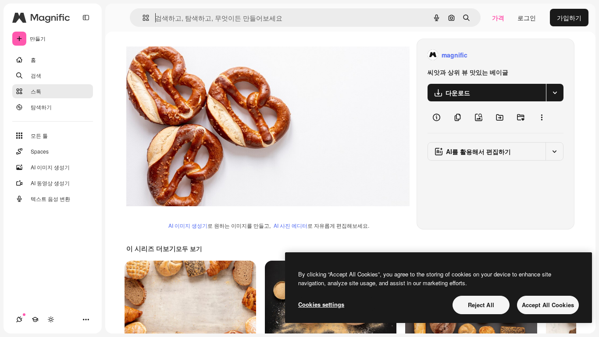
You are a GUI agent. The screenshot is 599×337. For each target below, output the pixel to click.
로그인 (526, 17)
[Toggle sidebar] (86, 18)
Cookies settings (321, 304)
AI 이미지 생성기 (187, 225)
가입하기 (569, 17)
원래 (176, 55)
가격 (498, 17)
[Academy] (35, 319)
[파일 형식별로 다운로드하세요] (554, 92)
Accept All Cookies (548, 305)
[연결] (19, 319)
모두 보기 (189, 248)
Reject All (481, 305)
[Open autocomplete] (142, 17)
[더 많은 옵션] (541, 117)
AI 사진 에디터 (290, 225)
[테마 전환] (51, 319)
